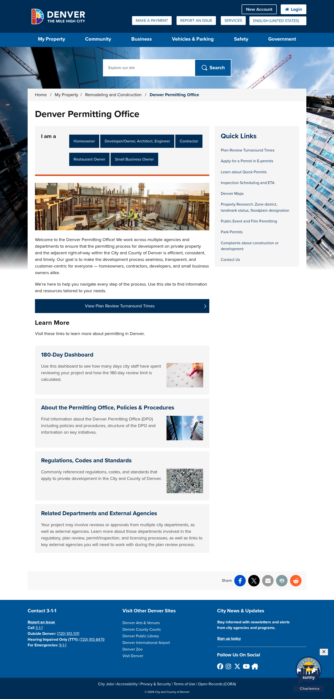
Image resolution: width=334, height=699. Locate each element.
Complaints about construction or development (249, 246)
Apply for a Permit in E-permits (247, 161)
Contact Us (230, 259)
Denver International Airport (146, 643)
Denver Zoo (132, 649)
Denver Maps (232, 193)
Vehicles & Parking (193, 39)
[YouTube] (245, 666)
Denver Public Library (140, 636)
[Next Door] (254, 666)
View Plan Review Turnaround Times (120, 306)
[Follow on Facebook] (220, 666)
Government (282, 39)
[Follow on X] (237, 666)
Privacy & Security (155, 684)
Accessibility (127, 684)
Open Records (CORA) (217, 684)
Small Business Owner (134, 159)
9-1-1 (62, 645)
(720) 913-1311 (68, 633)
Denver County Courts (141, 629)
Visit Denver (132, 656)
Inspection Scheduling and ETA (248, 182)
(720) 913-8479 (91, 639)
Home (41, 94)
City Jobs (106, 684)
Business (141, 39)
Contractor (189, 141)
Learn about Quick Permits (244, 172)
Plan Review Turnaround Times (248, 150)
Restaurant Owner (89, 159)
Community (98, 39)
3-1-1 (39, 628)
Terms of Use (184, 684)
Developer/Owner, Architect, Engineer (137, 141)
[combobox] (277, 20)
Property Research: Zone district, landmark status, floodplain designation (255, 207)
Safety (241, 39)
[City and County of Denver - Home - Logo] (58, 16)
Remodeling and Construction (114, 94)
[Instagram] (228, 666)
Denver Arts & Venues (141, 623)
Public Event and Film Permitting (249, 221)
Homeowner (84, 141)
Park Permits (232, 232)
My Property (66, 94)
